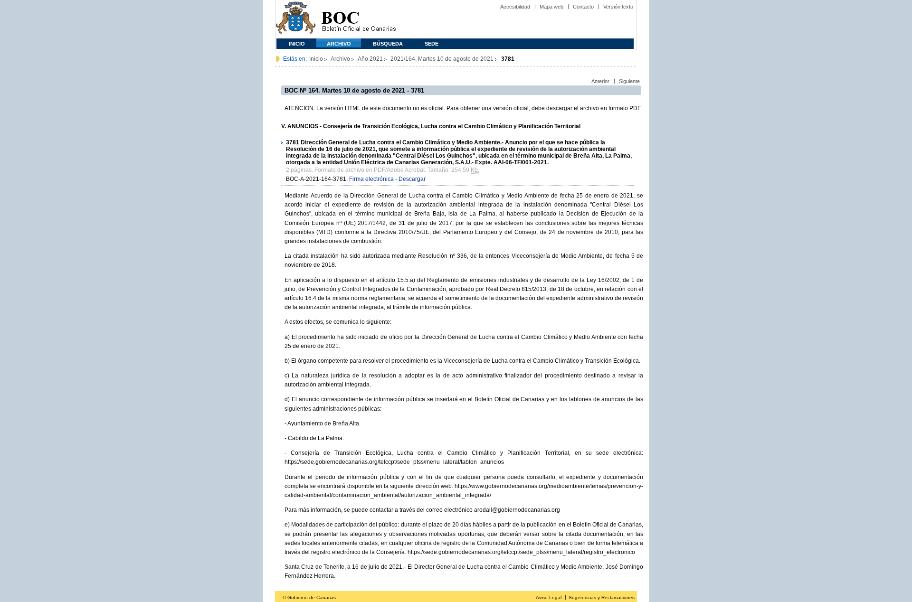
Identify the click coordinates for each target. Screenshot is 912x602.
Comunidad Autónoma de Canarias (296, 19)
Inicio (297, 44)
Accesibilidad (515, 6)
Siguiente (629, 81)
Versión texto (618, 6)
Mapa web (551, 6)
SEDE (431, 44)
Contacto (583, 6)
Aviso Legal (548, 597)
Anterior (600, 81)
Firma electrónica (371, 179)
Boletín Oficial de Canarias (358, 19)
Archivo (339, 44)
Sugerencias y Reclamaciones (602, 597)
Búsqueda (388, 44)
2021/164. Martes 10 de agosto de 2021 (442, 59)
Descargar (412, 179)
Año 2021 (370, 59)
